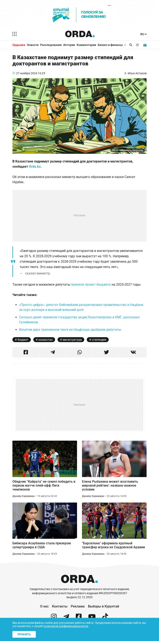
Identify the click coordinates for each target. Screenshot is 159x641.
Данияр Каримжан (23, 496)
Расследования (51, 45)
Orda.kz (35, 166)
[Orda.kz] (79, 585)
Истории (69, 45)
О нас (44, 606)
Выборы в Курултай (103, 606)
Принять (24, 634)
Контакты (59, 606)
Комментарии (86, 45)
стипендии (99, 339)
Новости (33, 45)
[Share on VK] (133, 352)
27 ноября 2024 (26, 73)
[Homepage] (80, 34)
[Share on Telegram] (52, 352)
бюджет (23, 339)
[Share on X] (106, 352)
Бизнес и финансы (110, 45)
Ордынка (18, 45)
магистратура (72, 339)
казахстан (46, 339)
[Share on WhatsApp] (79, 352)
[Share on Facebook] (25, 352)
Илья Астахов (137, 73)
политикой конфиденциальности (65, 626)
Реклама (78, 606)
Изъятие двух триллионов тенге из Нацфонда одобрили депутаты (70, 330)
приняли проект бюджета (91, 284)
